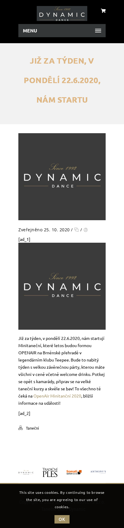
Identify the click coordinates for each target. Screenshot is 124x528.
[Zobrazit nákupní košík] (103, 10)
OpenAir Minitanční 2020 (57, 395)
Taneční (32, 427)
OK (62, 519)
